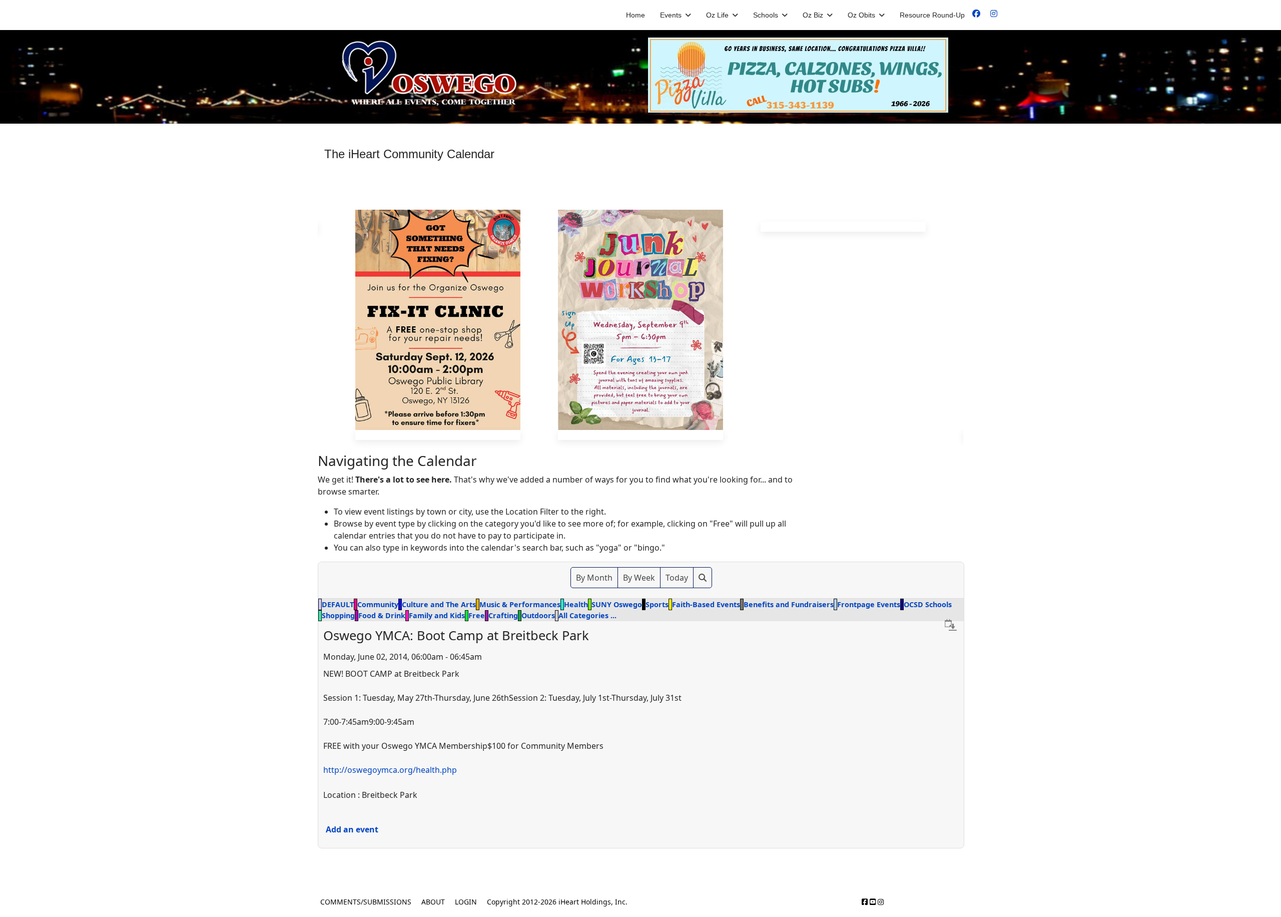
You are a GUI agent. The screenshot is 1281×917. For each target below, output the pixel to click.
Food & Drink (381, 615)
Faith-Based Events (706, 604)
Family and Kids (437, 615)
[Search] (703, 578)
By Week (639, 577)
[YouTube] (873, 901)
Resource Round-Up (932, 15)
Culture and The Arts (439, 604)
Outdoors (538, 615)
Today (677, 577)
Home (635, 15)
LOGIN (466, 901)
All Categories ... (587, 615)
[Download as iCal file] (951, 625)
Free (476, 615)
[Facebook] (976, 13)
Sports (657, 604)
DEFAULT (338, 604)
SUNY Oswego (616, 604)
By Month (594, 577)
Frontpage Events (868, 604)
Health (576, 604)
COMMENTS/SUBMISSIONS (365, 901)
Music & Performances (519, 604)
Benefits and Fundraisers (789, 604)
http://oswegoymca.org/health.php (390, 769)
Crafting (503, 615)
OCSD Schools (928, 604)
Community (377, 604)
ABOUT (433, 901)
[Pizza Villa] (805, 75)
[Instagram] (993, 13)
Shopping (338, 615)
